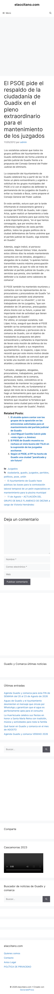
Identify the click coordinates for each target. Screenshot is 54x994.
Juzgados (12, 468)
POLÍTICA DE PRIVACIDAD (17, 966)
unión (23, 476)
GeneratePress (27, 990)
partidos (44, 472)
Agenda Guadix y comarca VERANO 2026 (26, 734)
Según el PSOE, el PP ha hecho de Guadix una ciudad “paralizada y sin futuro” (29, 457)
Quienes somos (12, 953)
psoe (16, 476)
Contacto (9, 958)
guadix (24, 472)
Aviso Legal (10, 962)
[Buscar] (46, 749)
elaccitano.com (27, 5)
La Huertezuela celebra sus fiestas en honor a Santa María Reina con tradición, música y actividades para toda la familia (25, 718)
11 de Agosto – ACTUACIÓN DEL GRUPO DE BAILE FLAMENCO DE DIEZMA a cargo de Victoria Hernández (27, 500)
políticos (8, 476)
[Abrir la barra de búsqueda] (50, 13)
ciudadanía (13, 472)
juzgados (33, 472)
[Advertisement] (27, 45)
